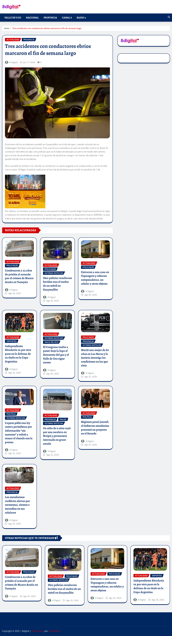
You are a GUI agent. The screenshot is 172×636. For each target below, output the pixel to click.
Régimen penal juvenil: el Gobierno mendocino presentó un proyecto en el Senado (95, 427)
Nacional (32, 17)
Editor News (38, 631)
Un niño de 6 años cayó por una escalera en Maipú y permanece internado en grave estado (57, 436)
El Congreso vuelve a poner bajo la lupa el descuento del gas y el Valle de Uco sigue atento (56, 354)
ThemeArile (54, 631)
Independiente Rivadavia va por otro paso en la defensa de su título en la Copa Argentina (18, 353)
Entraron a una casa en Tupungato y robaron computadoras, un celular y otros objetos (95, 278)
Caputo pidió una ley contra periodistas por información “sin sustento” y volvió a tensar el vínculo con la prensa (19, 432)
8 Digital (14, 62)
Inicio (6, 28)
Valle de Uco (12, 17)
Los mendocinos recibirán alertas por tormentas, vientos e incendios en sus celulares (17, 504)
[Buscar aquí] (169, 16)
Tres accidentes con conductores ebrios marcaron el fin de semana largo (46, 28)
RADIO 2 (81, 17)
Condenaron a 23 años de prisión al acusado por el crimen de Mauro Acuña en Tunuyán (19, 276)
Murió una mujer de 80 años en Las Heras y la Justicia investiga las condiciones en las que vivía (95, 357)
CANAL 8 (67, 17)
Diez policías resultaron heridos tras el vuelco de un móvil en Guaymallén (57, 284)
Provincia (50, 17)
